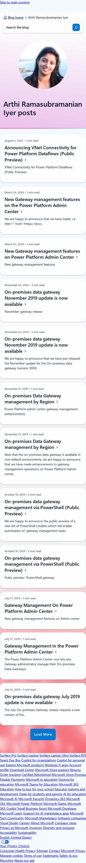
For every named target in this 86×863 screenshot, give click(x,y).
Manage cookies (11, 855)
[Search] (76, 27)
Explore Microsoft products (25, 765)
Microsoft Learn (11, 813)
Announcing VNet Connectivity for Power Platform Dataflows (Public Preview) (41, 154)
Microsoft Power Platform (24, 804)
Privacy (80, 851)
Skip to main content (15, 2)
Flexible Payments (12, 779)
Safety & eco (68, 855)
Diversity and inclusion (59, 828)
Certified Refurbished (36, 775)
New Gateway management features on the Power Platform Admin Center (42, 205)
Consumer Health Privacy (18, 851)
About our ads (24, 860)
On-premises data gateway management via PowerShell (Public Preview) (42, 507)
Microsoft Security (31, 799)
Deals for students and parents (40, 794)
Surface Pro (8, 755)
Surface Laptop (28, 755)
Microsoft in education (42, 779)
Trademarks (50, 855)
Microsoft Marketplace (41, 818)
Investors (35, 828)
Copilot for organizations (38, 760)
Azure (43, 808)
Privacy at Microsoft (14, 828)
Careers (24, 823)
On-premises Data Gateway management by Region (33, 398)
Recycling (6, 860)
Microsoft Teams (55, 804)
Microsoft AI (8, 799)
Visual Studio (9, 823)
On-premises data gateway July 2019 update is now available (42, 699)
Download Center (22, 770)
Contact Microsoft (62, 851)
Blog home (15, 17)
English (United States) (16, 837)
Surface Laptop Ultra (54, 755)
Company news (65, 823)
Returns (75, 770)
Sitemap (42, 851)
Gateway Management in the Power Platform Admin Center (42, 649)
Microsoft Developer (62, 808)
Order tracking (10, 775)
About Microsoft (42, 823)
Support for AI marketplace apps (46, 813)
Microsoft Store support (52, 770)
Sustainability (27, 832)
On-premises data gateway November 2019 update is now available (36, 298)
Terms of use (33, 855)
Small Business (27, 808)
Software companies (72, 818)
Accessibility (8, 832)
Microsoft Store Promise (69, 775)
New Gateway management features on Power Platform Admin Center (42, 254)
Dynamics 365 (55, 799)
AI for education (74, 794)
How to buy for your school (34, 789)
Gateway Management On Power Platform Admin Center (39, 608)
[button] (43, 734)
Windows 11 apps (56, 765)
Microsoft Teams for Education (36, 784)
